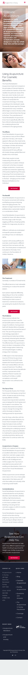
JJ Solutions (15, 652)
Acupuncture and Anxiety (7, 637)
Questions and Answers (20, 596)
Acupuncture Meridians (7, 629)
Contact (19, 617)
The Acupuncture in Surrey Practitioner (21, 605)
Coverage (20, 613)
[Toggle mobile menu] (25, 2)
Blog (18, 576)
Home (19, 572)
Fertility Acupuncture (21, 588)
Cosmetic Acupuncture (21, 582)
